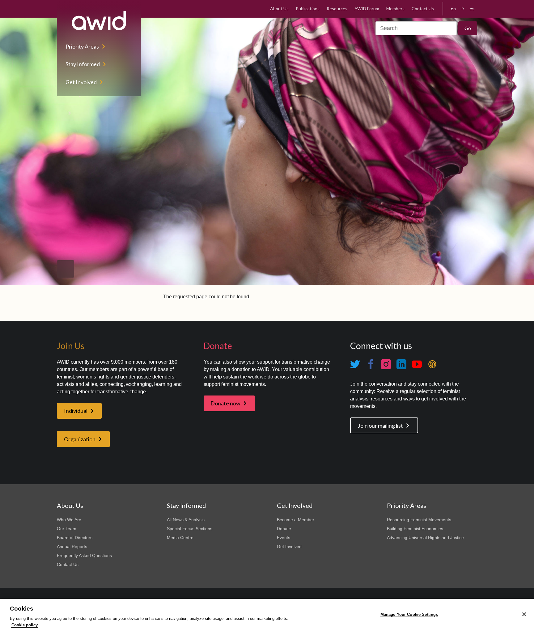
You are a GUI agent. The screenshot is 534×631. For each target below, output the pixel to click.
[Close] (524, 614)
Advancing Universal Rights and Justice (425, 537)
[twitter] (355, 364)
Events (283, 537)
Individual (75, 410)
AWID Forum (366, 8)
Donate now (225, 403)
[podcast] (432, 364)
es (472, 8)
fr (462, 8)
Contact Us (423, 8)
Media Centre (180, 537)
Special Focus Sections (189, 528)
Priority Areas (82, 46)
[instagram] (386, 364)
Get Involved (81, 82)
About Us (279, 8)
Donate (284, 528)
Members (395, 8)
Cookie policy (24, 624)
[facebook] (370, 364)
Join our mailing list (380, 425)
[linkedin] (401, 364)
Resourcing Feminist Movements (419, 519)
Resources (337, 8)
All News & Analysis (186, 519)
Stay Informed (83, 64)
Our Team (66, 528)
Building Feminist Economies (415, 528)
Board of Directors (74, 537)
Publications (308, 8)
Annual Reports (72, 546)
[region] (267, 615)
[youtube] (417, 364)
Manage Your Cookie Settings (409, 614)
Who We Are (69, 519)
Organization (79, 439)
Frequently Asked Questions (84, 555)
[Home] (99, 20)
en (453, 8)
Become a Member (295, 519)
